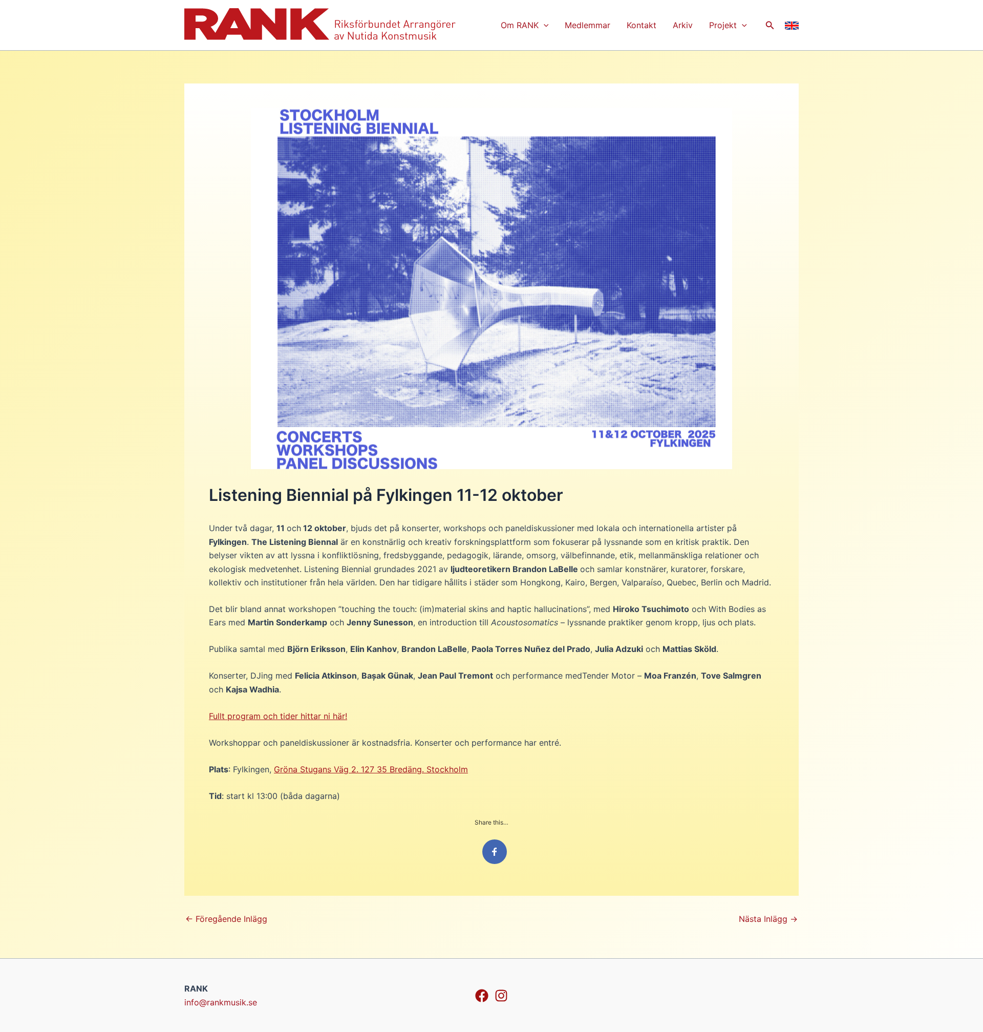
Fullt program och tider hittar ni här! (278, 716)
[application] (544, 25)
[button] (770, 25)
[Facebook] (481, 995)
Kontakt (641, 25)
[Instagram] (501, 995)
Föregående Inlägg (226, 919)
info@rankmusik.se (220, 1002)
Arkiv (683, 25)
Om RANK (520, 25)
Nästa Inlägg (768, 919)
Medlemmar (587, 25)
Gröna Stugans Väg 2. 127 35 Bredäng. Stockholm (371, 769)
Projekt (723, 25)
